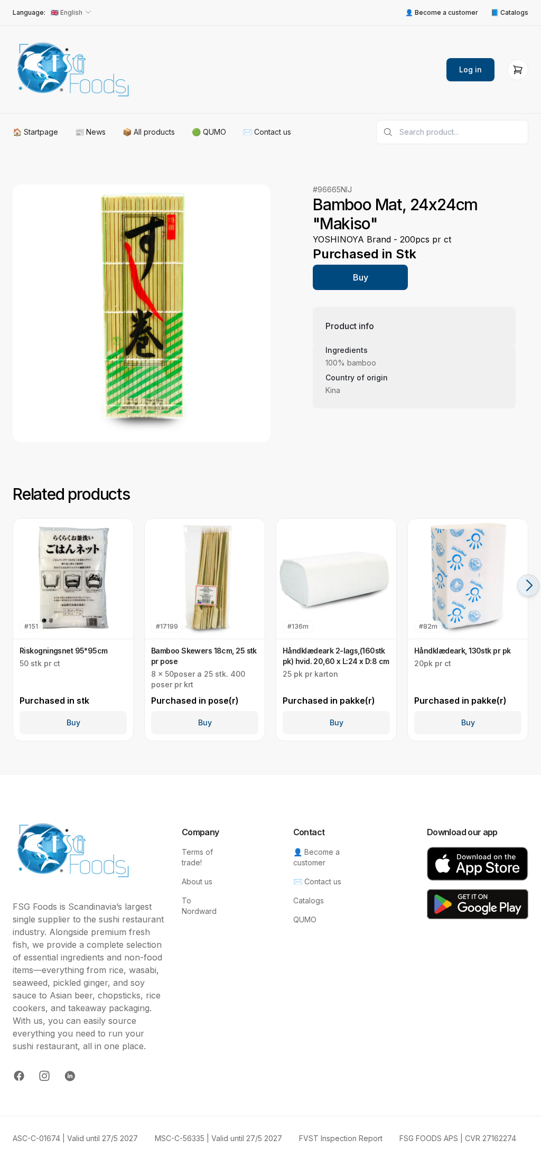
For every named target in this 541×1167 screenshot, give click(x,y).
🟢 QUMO (209, 131)
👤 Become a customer (441, 12)
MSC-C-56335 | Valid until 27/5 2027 (218, 1138)
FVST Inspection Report (341, 1138)
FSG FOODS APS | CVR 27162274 (457, 1138)
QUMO (304, 919)
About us (197, 881)
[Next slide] (528, 585)
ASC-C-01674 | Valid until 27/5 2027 (75, 1138)
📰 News (90, 131)
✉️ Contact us (267, 131)
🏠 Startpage (35, 131)
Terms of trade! (197, 857)
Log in (470, 69)
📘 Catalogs (509, 12)
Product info (349, 326)
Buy (360, 277)
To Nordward (199, 906)
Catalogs (308, 900)
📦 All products (149, 131)
